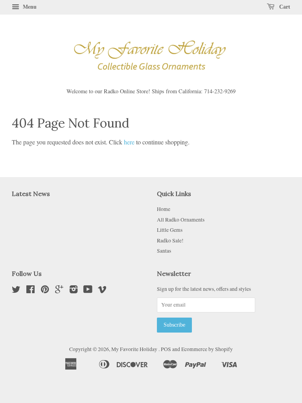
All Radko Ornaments (180, 219)
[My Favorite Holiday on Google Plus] (59, 290)
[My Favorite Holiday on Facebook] (30, 290)
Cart (284, 7)
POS (166, 349)
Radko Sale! (170, 240)
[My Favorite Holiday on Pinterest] (45, 290)
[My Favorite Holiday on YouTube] (87, 290)
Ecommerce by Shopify (207, 349)
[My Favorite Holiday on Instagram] (73, 290)
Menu (29, 6)
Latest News (31, 194)
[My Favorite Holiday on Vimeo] (102, 290)
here (129, 142)
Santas (164, 250)
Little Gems (169, 229)
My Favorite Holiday (134, 349)
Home (163, 209)
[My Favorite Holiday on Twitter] (16, 290)
